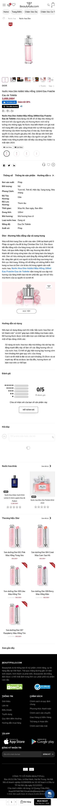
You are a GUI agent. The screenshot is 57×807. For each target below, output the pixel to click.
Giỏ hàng (27, 802)
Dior (4, 86)
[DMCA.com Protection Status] (14, 687)
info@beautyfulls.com (39, 791)
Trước (42, 86)
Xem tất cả (45, 466)
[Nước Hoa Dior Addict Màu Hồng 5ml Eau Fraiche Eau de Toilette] (36, 154)
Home (6, 12)
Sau (51, 86)
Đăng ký (47, 754)
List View (20, 147)
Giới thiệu (6, 701)
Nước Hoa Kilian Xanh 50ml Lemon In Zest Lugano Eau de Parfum (14, 498)
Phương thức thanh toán (40, 708)
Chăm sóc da (31, 12)
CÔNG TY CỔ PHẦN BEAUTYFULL (28, 776)
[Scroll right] (54, 175)
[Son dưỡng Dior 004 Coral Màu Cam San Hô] (42, 536)
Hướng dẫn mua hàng (11, 723)
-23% (25, 565)
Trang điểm (17, 12)
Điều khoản (7, 710)
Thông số (8, 175)
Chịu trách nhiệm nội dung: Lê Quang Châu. (26, 788)
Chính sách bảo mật (38, 726)
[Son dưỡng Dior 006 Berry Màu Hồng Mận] (42, 575)
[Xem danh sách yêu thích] (48, 165)
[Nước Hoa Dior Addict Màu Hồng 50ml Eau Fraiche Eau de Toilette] (16, 154)
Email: (27, 791)
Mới (10, 24)
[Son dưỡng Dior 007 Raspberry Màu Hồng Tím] (14, 614)
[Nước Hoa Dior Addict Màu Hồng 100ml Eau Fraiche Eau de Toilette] (6, 154)
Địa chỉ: (7, 779)
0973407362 (18, 791)
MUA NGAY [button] (42, 802)
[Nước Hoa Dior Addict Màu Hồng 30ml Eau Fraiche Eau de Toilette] (26, 154)
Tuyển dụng (7, 714)
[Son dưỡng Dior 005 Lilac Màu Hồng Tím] (14, 575)
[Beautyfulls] (4, 19)
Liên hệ (5, 705)
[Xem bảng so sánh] (53, 165)
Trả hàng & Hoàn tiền (39, 721)
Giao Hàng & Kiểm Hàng (40, 717)
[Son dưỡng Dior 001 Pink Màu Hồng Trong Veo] (14, 536)
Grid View (9, 147)
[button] (9, 5)
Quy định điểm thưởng (11, 718)
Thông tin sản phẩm (25, 175)
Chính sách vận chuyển (40, 713)
